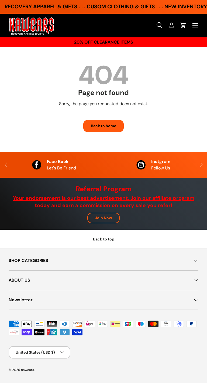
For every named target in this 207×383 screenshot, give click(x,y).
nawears (27, 370)
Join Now (103, 217)
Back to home (103, 125)
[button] (183, 25)
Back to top (103, 239)
